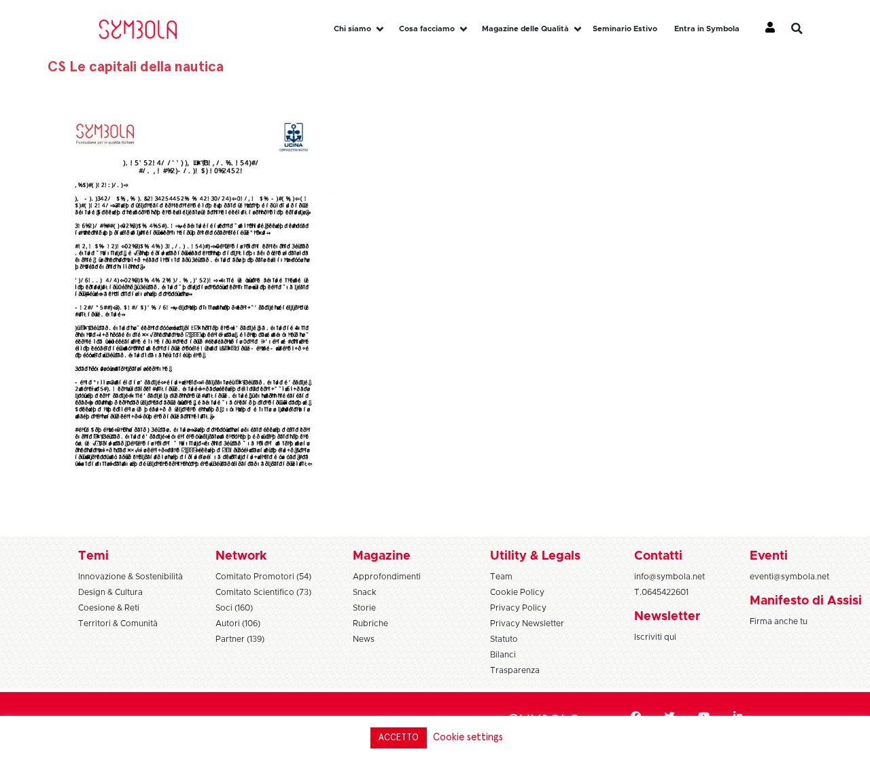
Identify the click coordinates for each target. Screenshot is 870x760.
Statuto (504, 639)
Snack (365, 592)
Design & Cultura (110, 592)
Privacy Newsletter (527, 623)
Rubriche (370, 623)
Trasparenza (515, 670)
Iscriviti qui (655, 637)
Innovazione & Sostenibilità (130, 577)
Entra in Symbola (707, 29)
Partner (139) (239, 639)
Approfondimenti (387, 577)
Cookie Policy (517, 592)
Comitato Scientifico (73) (263, 592)
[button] (806, 28)
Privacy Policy (518, 608)
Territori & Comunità (118, 623)
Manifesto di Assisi (806, 601)
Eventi (769, 556)
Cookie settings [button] (468, 737)
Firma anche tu (778, 621)
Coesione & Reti (108, 608)
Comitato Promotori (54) (263, 577)
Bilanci (503, 655)
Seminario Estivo (625, 29)
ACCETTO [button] (399, 738)
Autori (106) (237, 623)
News (364, 639)
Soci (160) (234, 608)
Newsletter (667, 617)
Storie (364, 608)
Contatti (658, 556)
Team (501, 577)
